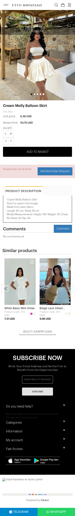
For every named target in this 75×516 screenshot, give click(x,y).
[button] (31, 94)
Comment (62, 228)
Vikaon (45, 500)
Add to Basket (38, 151)
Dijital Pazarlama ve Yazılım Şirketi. (24, 479)
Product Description (23, 191)
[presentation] (5, 288)
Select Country (37, 331)
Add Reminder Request (55, 171)
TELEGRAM (20, 511)
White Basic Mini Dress (19, 308)
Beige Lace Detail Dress (51, 308)
